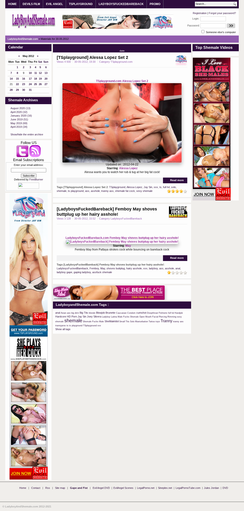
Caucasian (121, 313)
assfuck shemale (102, 272)
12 (40, 73)
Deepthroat (152, 313)
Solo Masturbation (139, 321)
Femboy (94, 268)
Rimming (172, 317)
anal (177, 268)
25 (35, 84)
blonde (92, 313)
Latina (114, 317)
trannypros (60, 325)
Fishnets (163, 313)
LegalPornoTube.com (188, 487)
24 (30, 84)
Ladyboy (106, 317)
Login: (195, 18)
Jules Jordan (211, 487)
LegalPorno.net (145, 487)
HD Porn (72, 316)
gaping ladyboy (82, 272)
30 (23, 89)
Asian (63, 313)
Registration (200, 13)
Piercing (163, 317)
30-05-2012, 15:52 (85, 218)
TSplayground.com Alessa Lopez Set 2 (122, 81)
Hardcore (60, 316)
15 (17, 78)
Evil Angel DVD (101, 487)
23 (23, 84)
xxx (156, 187)
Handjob (179, 313)
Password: (193, 25)
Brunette (110, 312)
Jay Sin (148, 187)
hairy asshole (134, 268)
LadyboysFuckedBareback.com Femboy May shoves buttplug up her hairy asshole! (122, 238)
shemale (61, 190)
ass (87, 190)
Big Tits (84, 312)
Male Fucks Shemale (128, 317)
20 (46, 78)
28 (11, 89)
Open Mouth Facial (148, 317)
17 (30, 78)
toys (158, 321)
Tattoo (152, 321)
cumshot (141, 312)
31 (30, 89)
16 (23, 78)
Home (22, 487)
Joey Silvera (94, 316)
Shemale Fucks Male (93, 321)
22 (17, 84)
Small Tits (124, 321)
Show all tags (63, 329)
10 (30, 73)
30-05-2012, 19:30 (85, 61)
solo (173, 187)
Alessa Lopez (128, 168)
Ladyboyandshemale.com (34, 20)
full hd (166, 187)
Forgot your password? (222, 13)
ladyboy (153, 268)
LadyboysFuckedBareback (72, 268)
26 (40, 84)
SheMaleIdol (112, 321)
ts (160, 187)
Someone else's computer (220, 32)
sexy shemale (144, 190)
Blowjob (100, 312)
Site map (60, 487)
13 (46, 73)
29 (17, 89)
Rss (47, 487)
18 (35, 78)
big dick (75, 313)
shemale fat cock (125, 190)
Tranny (166, 321)
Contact (35, 487)
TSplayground (117, 187)
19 (40, 78)
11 (35, 73)
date (122, 50)
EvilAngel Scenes (123, 487)
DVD (225, 487)
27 (46, 84)
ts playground (76, 190)
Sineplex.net (165, 487)
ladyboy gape (64, 272)
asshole (95, 190)
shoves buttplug (116, 268)
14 (11, 78)
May (128, 245)
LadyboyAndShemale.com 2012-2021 (28, 506)
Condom (131, 313)
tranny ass (107, 190)
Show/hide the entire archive (26, 134)
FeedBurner (36, 179)
